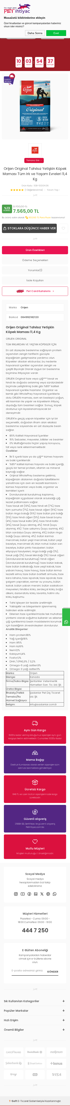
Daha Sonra (35, 33)
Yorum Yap (53, 190)
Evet (56, 33)
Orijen (24, 307)
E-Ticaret (23, 1101)
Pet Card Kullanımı (38, 291)
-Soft (13, 1101)
